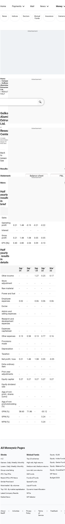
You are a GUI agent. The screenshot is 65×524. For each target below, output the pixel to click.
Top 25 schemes (33, 459)
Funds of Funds (32, 478)
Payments (17, 6)
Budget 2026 (55, 478)
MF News (53, 474)
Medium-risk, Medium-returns (37, 466)
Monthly (21, 462)
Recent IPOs (5, 478)
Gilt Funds (30, 474)
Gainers (61, 16)
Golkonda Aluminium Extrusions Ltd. (5, 86)
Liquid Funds (31, 485)
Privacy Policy (28, 512)
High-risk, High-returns (35, 462)
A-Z (2, 459)
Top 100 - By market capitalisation (13, 489)
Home (3, 6)
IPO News (14, 478)
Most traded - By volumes (10, 485)
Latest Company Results (9, 493)
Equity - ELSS (55, 455)
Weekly (14, 462)
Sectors (26, 16)
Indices (15, 16)
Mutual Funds (37, 17)
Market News (5, 497)
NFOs (29, 493)
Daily (9, 462)
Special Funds (32, 482)
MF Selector (31, 497)
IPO (2, 474)
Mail (32, 6)
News (43, 6)
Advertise (15, 511)
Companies (6, 81)
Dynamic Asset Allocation (36, 489)
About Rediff (3, 512)
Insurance (49, 16)
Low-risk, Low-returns (34, 470)
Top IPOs (7, 474)
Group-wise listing (7, 470)
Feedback (54, 511)
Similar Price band (7, 482)
